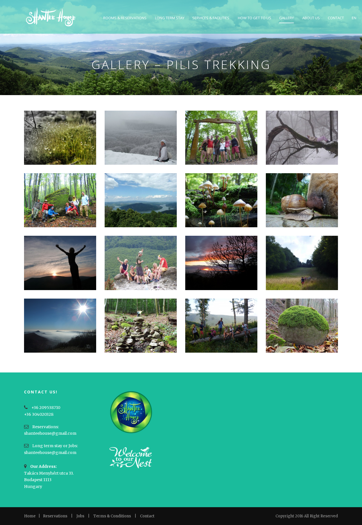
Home (30, 516)
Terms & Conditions (112, 516)
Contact (147, 516)
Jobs (80, 516)
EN (354, 17)
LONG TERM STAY (169, 17)
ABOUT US (311, 17)
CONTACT (336, 17)
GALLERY (286, 17)
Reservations (55, 516)
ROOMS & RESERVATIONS (124, 17)
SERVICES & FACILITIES (210, 17)
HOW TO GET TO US (254, 17)
